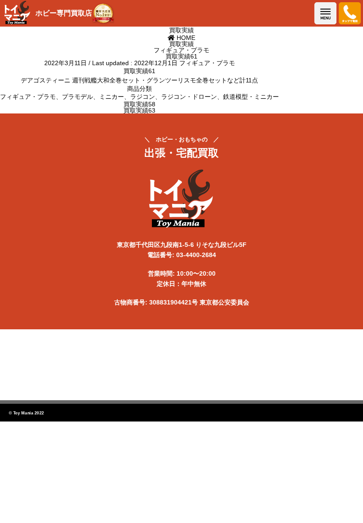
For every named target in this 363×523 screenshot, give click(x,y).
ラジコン (142, 96)
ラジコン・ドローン (189, 96)
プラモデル (77, 96)
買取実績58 (139, 104)
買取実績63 (139, 110)
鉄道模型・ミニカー (251, 96)
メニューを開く (325, 13)
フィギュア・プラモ (207, 62)
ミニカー (111, 96)
